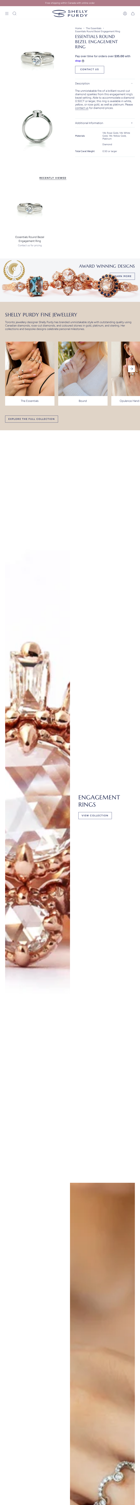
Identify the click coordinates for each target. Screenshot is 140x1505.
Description (82, 83)
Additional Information (89, 123)
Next (131, 368)
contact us (81, 108)
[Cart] (133, 13)
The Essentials (93, 28)
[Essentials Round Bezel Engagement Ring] (29, 209)
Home (78, 28)
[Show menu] (6, 13)
